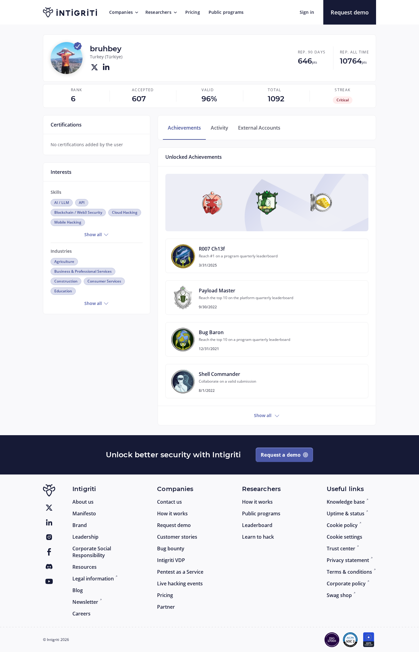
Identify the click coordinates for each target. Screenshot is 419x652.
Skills (56, 192)
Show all (93, 234)
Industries (61, 251)
